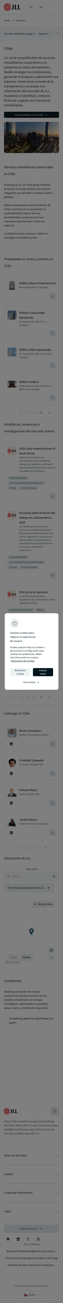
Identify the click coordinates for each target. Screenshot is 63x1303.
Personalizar (31, 682)
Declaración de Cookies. (23, 661)
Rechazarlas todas (20, 672)
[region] (31, 651)
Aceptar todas (43, 672)
